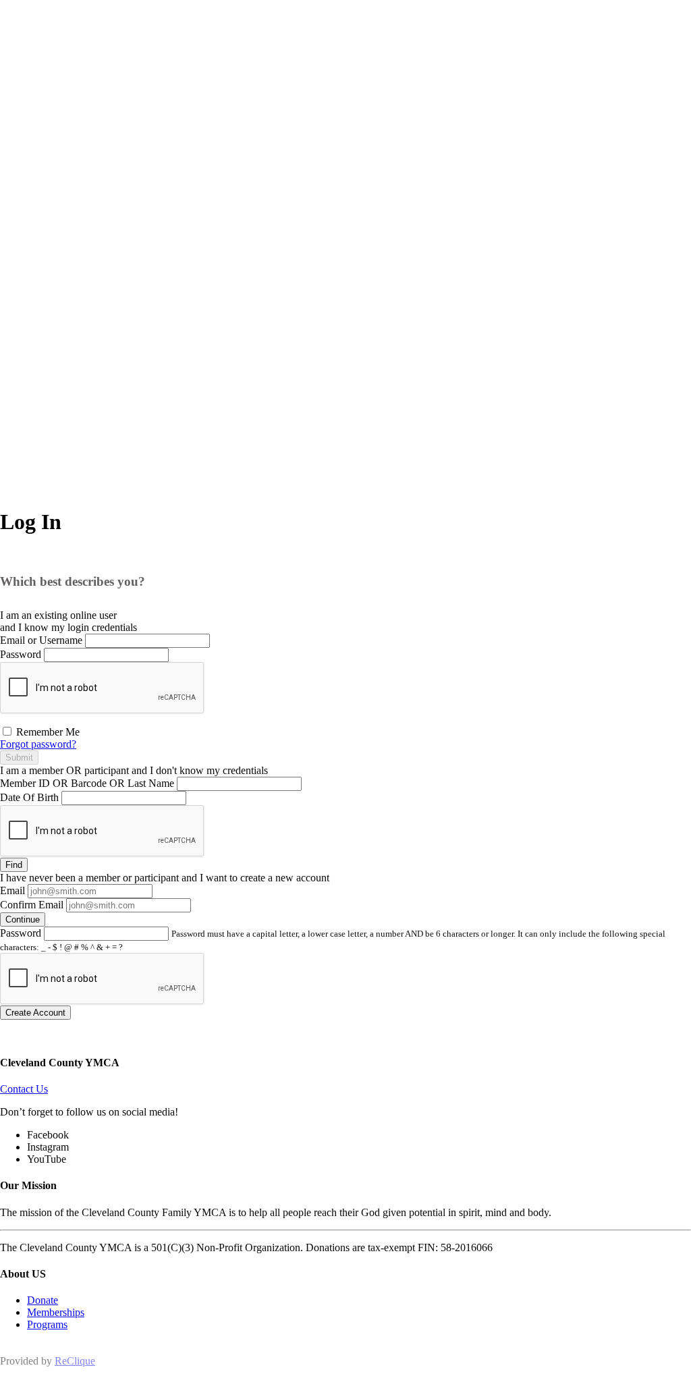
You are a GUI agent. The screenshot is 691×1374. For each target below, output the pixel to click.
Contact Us (24, 1089)
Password (20, 654)
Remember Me (46, 732)
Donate (42, 1300)
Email (12, 890)
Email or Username (41, 640)
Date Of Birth (29, 797)
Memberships (55, 1312)
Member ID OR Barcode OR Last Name (87, 783)
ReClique (75, 1361)
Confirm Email (31, 904)
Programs (47, 1324)
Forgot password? (38, 744)
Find (13, 865)
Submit (19, 757)
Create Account (35, 1013)
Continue (22, 919)
